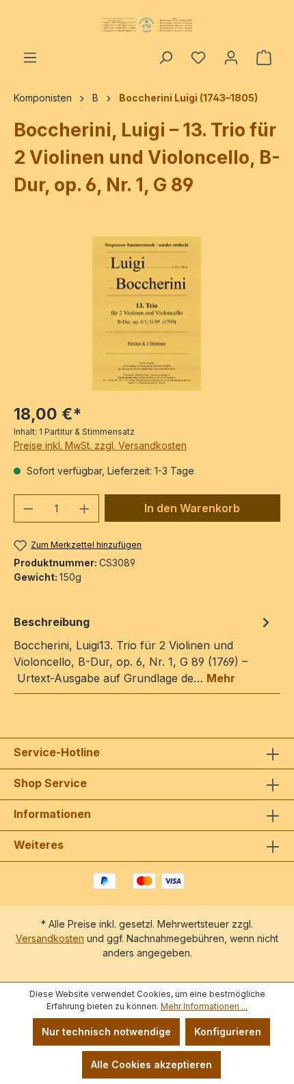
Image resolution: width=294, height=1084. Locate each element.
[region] (147, 314)
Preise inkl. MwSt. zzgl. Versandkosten (100, 445)
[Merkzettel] (198, 57)
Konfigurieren (227, 1031)
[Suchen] (165, 57)
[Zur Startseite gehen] (147, 24)
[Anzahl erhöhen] (84, 508)
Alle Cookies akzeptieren (151, 1064)
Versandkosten (50, 938)
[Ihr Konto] (231, 57)
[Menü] (30, 57)
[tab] (143, 649)
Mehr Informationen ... (204, 1006)
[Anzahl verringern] (28, 508)
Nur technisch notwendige (106, 1031)
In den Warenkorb (192, 508)
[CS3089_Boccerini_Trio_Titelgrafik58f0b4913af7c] (146, 314)
